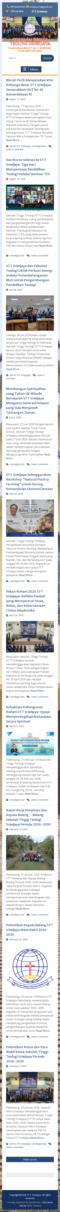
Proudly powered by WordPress (23, 1202)
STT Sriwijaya (39, 11)
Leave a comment (15, 149)
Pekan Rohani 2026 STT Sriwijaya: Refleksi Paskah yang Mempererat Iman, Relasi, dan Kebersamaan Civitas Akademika (25, 600)
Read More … (14, 140)
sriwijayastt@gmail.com (41, 7)
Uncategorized (39, 146)
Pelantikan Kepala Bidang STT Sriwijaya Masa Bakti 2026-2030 (29, 929)
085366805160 (17, 7)
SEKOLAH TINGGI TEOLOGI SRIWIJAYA (30, 41)
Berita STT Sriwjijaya (20, 146)
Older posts (30, 1159)
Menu (34, 69)
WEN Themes (34, 1205)
